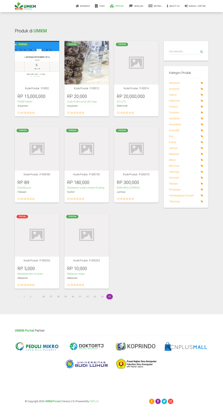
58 (58, 296)
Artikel (157, 6)
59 (65, 296)
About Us (174, 6)
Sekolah (138, 6)
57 (51, 296)
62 (87, 296)
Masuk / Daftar (197, 6)
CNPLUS (94, 401)
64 (102, 296)
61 (80, 296)
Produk (119, 6)
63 (95, 296)
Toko (102, 6)
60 (73, 296)
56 (44, 296)
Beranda (85, 6)
